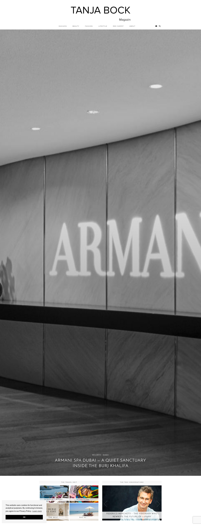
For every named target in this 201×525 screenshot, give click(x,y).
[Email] (156, 26)
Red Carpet (118, 26)
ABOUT (132, 26)
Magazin (63, 26)
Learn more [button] (37, 511)
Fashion (89, 26)
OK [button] (24, 517)
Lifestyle (103, 26)
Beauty (76, 26)
